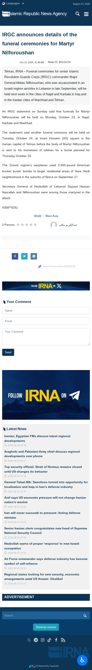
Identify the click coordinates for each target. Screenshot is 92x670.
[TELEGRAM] (36, 640)
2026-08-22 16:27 (17, 583)
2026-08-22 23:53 (17, 476)
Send (8, 352)
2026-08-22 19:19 (17, 553)
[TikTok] (49, 640)
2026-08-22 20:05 (17, 507)
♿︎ (82, 660)
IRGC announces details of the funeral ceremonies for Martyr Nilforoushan (39, 43)
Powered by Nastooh (48, 666)
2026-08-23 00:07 (17, 460)
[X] (29, 640)
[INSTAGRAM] (43, 640)
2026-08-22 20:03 (17, 522)
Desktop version (46, 627)
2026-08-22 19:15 (17, 568)
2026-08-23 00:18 (17, 445)
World (37, 216)
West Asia (51, 216)
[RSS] (63, 640)
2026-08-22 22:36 (17, 491)
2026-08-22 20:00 (17, 537)
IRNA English (38, 14)
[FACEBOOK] (56, 640)
